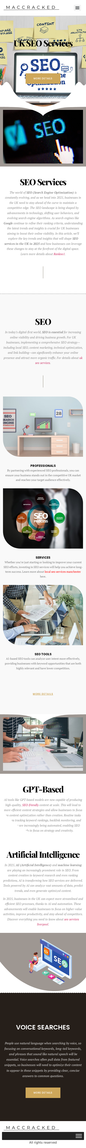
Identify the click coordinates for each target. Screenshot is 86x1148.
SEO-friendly (30, 805)
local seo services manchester (63, 571)
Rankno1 (59, 254)
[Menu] (77, 8)
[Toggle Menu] (79, 1136)
